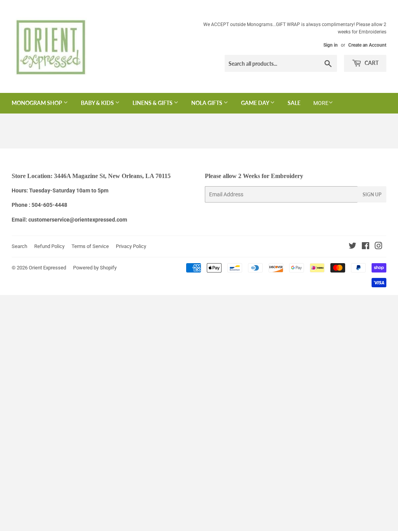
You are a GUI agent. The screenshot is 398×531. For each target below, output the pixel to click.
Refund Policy (49, 246)
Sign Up (372, 194)
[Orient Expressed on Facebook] (365, 247)
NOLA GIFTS (207, 103)
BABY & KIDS (98, 103)
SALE (294, 103)
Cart (371, 62)
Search (19, 246)
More (320, 103)
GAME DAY (255, 103)
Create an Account (367, 45)
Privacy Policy (131, 246)
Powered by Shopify (95, 268)
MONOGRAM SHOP (37, 103)
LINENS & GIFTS (153, 103)
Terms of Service (90, 246)
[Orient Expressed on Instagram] (378, 247)
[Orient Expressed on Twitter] (352, 247)
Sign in (330, 45)
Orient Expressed (47, 268)
